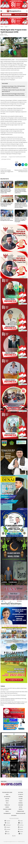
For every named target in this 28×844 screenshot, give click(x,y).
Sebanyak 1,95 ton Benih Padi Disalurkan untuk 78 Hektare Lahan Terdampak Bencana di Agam (21, 205)
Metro (7, 800)
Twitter (21, 820)
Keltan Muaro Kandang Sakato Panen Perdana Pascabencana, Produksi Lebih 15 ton (20, 190)
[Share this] (16, 164)
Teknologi (7, 805)
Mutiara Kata (7, 796)
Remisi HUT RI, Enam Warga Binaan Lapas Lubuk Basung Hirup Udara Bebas (7, 219)
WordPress (21, 825)
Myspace (21, 829)
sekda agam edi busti (5, 159)
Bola (7, 802)
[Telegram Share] (22, 164)
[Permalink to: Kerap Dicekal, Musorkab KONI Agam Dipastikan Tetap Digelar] (7, 198)
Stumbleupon (8, 825)
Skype (8, 831)
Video (7, 794)
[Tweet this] (19, 164)
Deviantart (8, 829)
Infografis (14, 815)
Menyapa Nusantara (20, 813)
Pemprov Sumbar (7, 809)
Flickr (21, 833)
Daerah (7, 807)
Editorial (20, 792)
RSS (14, 835)
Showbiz (21, 796)
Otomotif (20, 794)
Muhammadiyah (7, 813)
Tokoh (20, 800)
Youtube (21, 831)
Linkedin (21, 827)
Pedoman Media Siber (7, 792)
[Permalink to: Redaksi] (2, 34)
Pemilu (7, 811)
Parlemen (20, 805)
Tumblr (21, 823)
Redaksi (20, 809)
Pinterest (8, 823)
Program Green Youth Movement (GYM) (17, 156)
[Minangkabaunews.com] (14, 11)
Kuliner (20, 798)
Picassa (8, 833)
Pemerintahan (20, 811)
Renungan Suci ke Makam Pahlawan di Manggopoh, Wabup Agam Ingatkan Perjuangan (21, 219)
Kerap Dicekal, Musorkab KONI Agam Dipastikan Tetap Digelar (6, 205)
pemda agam (4, 156)
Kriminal (21, 802)
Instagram (8, 827)
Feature (7, 798)
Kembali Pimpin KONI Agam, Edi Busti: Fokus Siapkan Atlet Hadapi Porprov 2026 (6, 190)
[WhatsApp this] (26, 164)
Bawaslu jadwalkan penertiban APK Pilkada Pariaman (21, 170)
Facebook (8, 820)
